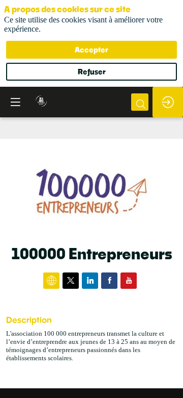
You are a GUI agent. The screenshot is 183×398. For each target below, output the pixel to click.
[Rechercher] (139, 102)
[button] (15, 102)
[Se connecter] (167, 102)
